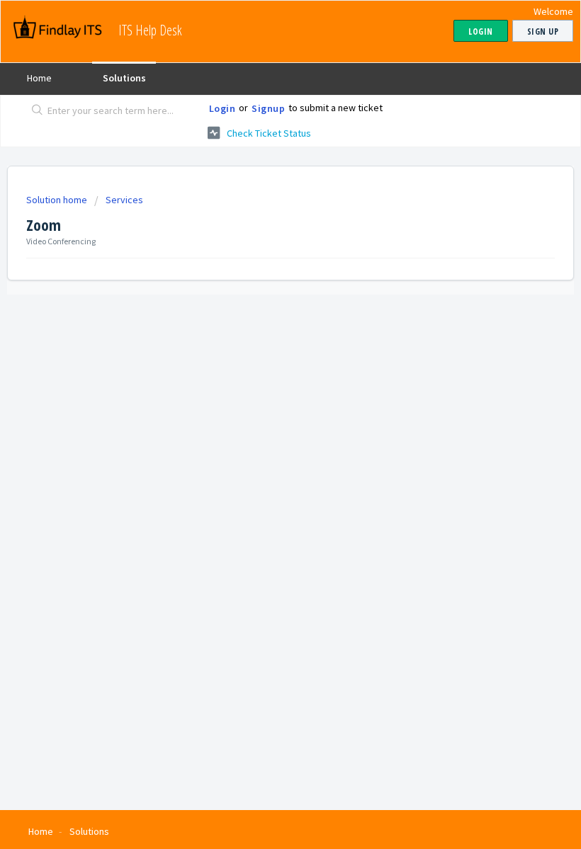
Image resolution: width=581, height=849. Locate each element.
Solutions (124, 78)
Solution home (57, 199)
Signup (268, 108)
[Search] (34, 111)
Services (124, 199)
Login (222, 108)
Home (39, 78)
